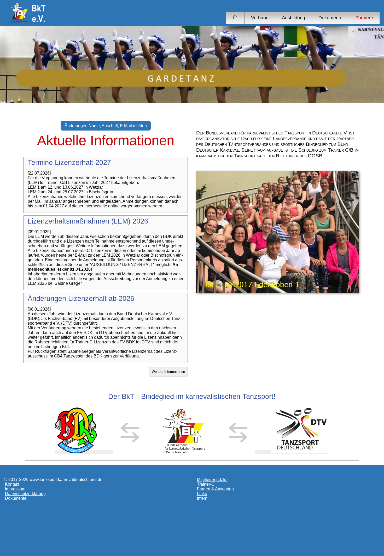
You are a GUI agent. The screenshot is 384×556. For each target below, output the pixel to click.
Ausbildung (293, 17)
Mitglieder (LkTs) (212, 479)
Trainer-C (205, 484)
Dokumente (330, 17)
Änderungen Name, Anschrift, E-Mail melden (106, 125)
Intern (202, 498)
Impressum (15, 489)
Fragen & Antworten (215, 489)
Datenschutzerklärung (25, 493)
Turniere (364, 17)
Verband (260, 17)
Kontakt (12, 484)
